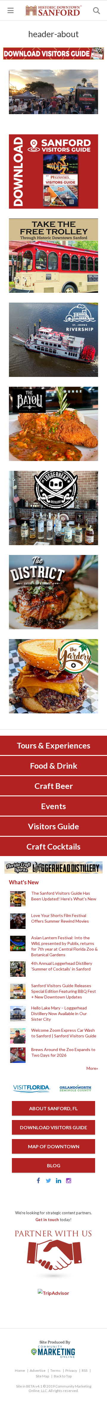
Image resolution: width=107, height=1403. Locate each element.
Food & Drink (53, 765)
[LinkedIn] (58, 1182)
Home (20, 1370)
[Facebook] (38, 1182)
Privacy (71, 1370)
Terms (55, 1370)
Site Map (42, 1376)
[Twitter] (48, 1182)
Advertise (37, 1370)
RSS (84, 1370)
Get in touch (47, 1219)
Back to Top (63, 1376)
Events (53, 806)
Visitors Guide (53, 826)
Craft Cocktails (53, 846)
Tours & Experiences (53, 745)
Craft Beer (53, 786)
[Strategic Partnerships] (53, 1279)
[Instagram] (68, 1182)
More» (92, 1068)
